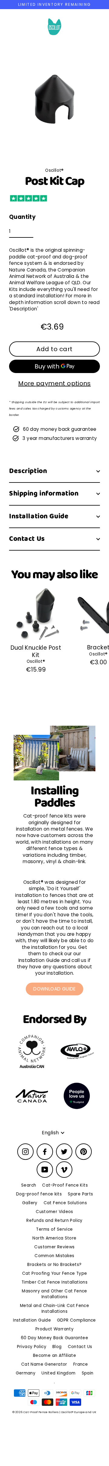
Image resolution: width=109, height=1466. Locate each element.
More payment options (54, 383)
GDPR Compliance (76, 1320)
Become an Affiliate (54, 1355)
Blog (57, 1347)
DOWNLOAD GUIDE (54, 989)
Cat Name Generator (44, 1364)
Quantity (22, 217)
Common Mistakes (54, 1256)
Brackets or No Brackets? (54, 1264)
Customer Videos (54, 1212)
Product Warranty (54, 1329)
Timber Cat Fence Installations (54, 1282)
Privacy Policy (31, 1347)
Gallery (30, 1203)
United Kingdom (58, 1373)
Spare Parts (80, 1194)
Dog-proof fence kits (39, 1194)
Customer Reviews (54, 1247)
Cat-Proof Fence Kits (65, 1185)
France (80, 1364)
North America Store (54, 1238)
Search (28, 1185)
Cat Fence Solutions (65, 1203)
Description (28, 471)
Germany (26, 1373)
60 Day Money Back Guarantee (54, 1338)
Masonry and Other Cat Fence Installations (54, 1294)
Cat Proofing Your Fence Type (54, 1273)
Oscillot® (36, 661)
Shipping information (43, 493)
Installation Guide (38, 516)
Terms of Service (54, 1229)
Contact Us (27, 539)
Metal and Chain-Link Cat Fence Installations (54, 1308)
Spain (88, 1373)
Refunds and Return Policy (54, 1220)
